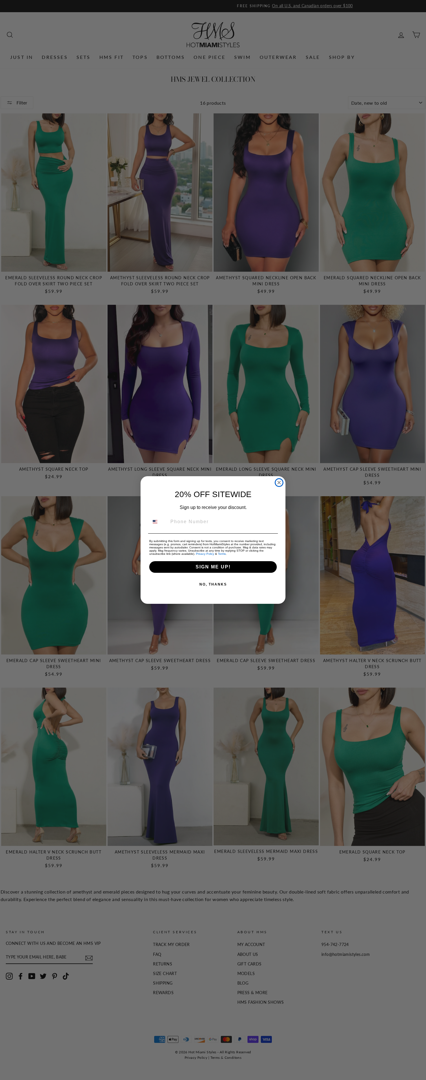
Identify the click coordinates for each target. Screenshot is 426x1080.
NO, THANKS (213, 584)
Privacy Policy (205, 553)
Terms (222, 553)
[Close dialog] (279, 482)
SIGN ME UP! (213, 566)
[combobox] (159, 521)
